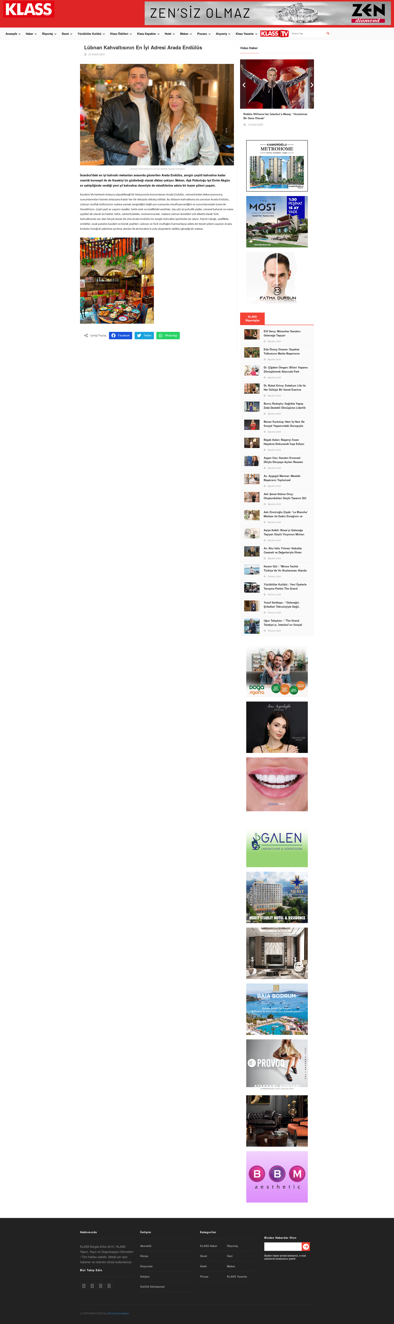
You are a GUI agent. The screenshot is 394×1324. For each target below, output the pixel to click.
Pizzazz (202, 34)
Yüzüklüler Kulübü (89, 34)
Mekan (184, 34)
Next (311, 84)
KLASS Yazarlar (237, 1276)
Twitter (147, 335)
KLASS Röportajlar (252, 318)
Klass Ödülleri (119, 34)
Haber (29, 34)
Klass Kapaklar (146, 34)
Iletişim (145, 1276)
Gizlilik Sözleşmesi (152, 1286)
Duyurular (146, 1266)
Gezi (230, 1256)
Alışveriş (221, 34)
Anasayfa (11, 34)
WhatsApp (171, 335)
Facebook (124, 335)
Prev (243, 84)
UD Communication (118, 1313)
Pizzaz (204, 1276)
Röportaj (47, 34)
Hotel (168, 34)
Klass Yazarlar (245, 34)
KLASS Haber (208, 1246)
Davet (65, 34)
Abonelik (145, 1246)
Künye (144, 1256)
